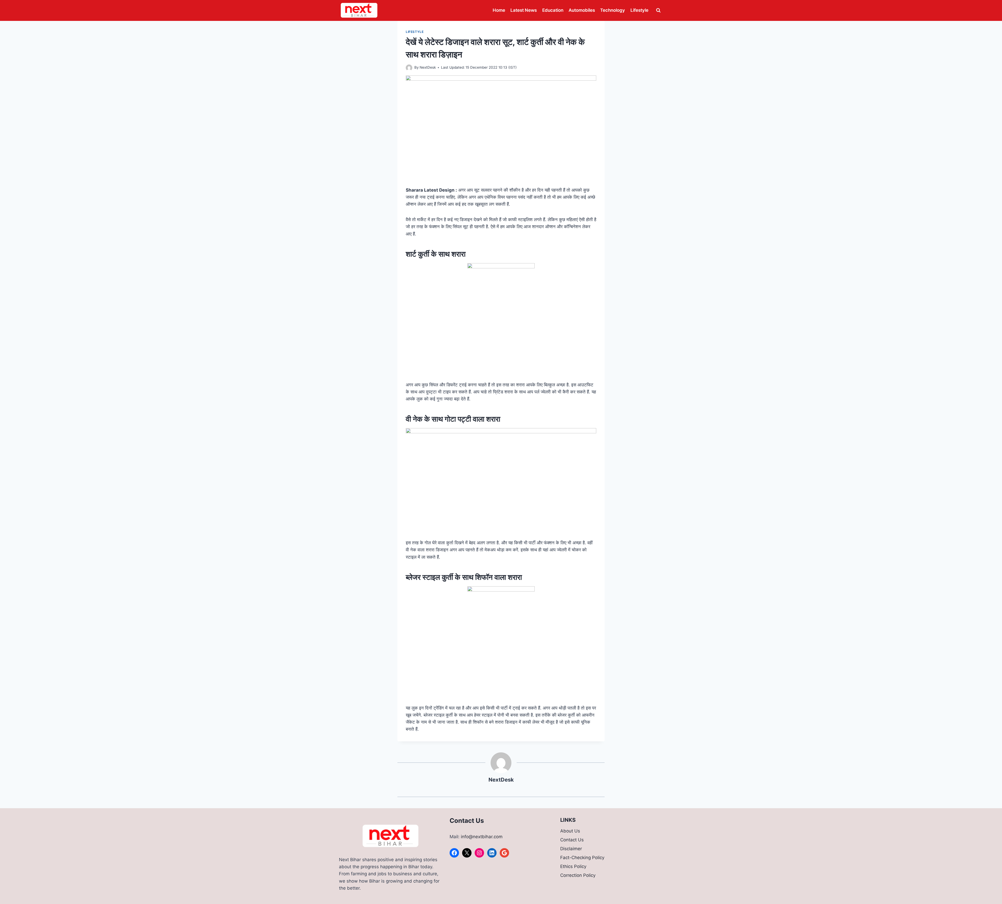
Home (499, 10)
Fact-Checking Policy (582, 857)
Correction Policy (577, 875)
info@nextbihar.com (482, 836)
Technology (612, 10)
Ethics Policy (573, 866)
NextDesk (428, 67)
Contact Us (572, 839)
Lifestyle (639, 10)
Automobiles (582, 10)
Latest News (523, 10)
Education (552, 10)
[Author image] (409, 67)
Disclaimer (571, 848)
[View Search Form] (658, 10)
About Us (570, 831)
